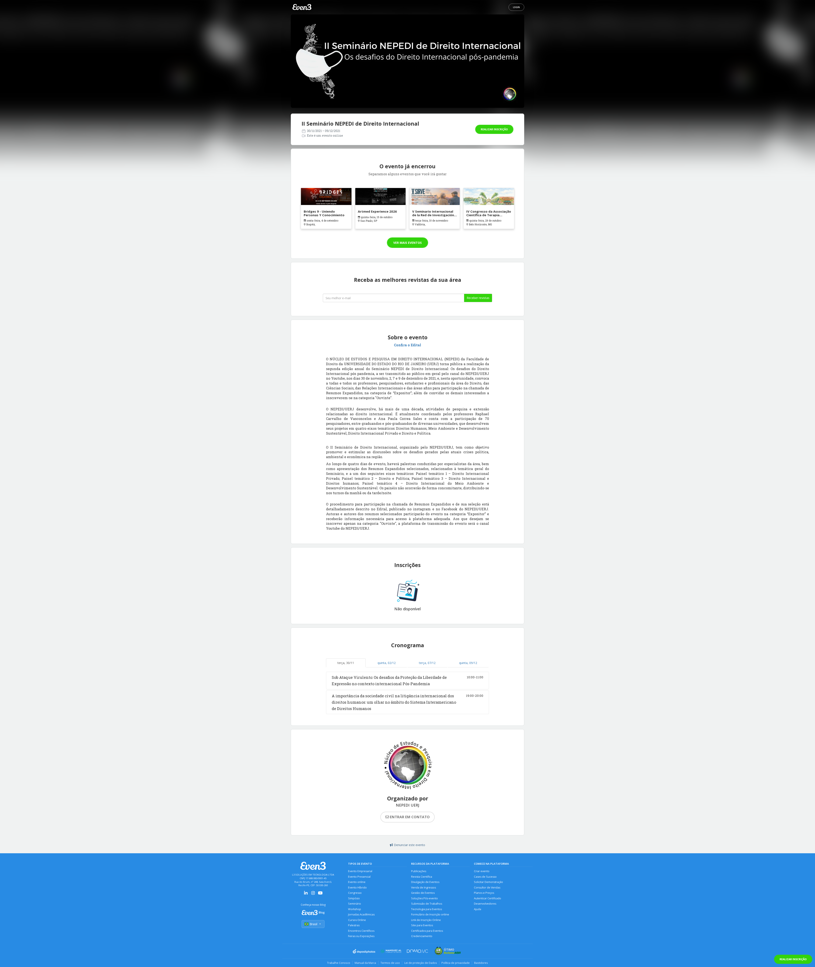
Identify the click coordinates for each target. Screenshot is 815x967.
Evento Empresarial (360, 871)
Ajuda (477, 909)
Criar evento (481, 871)
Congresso (355, 893)
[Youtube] (320, 894)
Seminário (354, 903)
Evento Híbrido (357, 887)
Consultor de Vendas (487, 887)
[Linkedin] (305, 894)
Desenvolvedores (485, 903)
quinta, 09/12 (468, 663)
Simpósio (354, 898)
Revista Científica (421, 877)
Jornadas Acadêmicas (361, 914)
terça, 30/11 (345, 663)
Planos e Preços (484, 893)
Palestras (354, 925)
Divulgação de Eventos (425, 882)
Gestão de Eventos (423, 893)
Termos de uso (390, 963)
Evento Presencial (359, 877)
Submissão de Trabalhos (426, 903)
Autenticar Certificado (487, 898)
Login (516, 7)
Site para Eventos (422, 925)
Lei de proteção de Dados (420, 963)
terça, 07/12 (427, 663)
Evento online (356, 882)
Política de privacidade (455, 963)
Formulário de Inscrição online (430, 914)
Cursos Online (357, 920)
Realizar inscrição (494, 129)
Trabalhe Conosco (338, 963)
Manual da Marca (365, 963)
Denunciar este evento (409, 845)
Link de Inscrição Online (426, 920)
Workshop (354, 909)
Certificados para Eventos (427, 931)
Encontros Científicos (361, 931)
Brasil (313, 924)
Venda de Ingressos (423, 887)
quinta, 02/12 (387, 663)
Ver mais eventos (407, 243)
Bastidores (481, 963)
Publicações (418, 871)
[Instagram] (313, 894)
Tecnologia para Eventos (426, 909)
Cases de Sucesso (485, 877)
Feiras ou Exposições (361, 936)
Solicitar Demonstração (488, 882)
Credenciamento (421, 936)
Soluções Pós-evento (424, 898)
